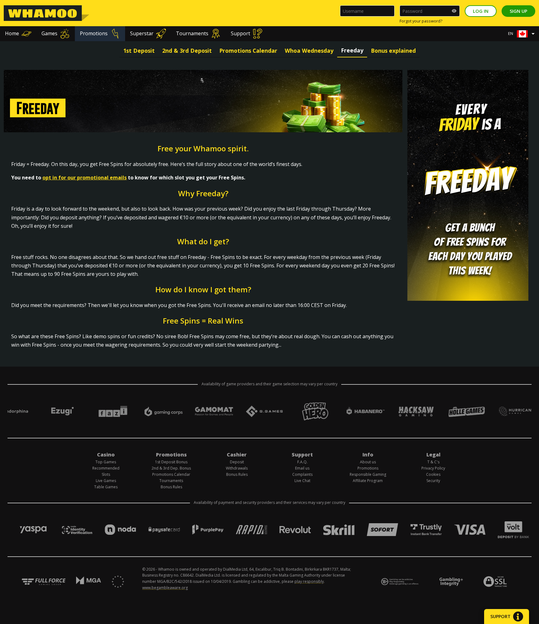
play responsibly (309, 581)
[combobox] (523, 34)
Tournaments (192, 33)
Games (49, 33)
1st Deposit (139, 50)
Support (240, 33)
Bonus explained (393, 50)
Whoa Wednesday (309, 50)
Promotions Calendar (248, 50)
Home (12, 33)
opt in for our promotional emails (84, 177)
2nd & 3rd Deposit (187, 50)
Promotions (94, 33)
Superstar (141, 33)
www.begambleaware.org (165, 587)
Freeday (352, 50)
